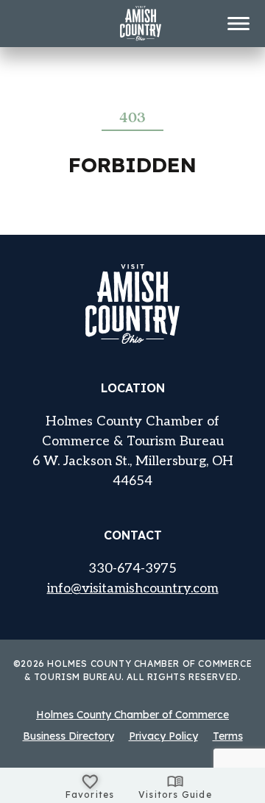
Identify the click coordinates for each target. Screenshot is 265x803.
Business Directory (68, 736)
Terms (228, 736)
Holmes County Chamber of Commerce (132, 714)
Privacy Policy (163, 736)
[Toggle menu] (238, 23)
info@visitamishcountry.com (133, 588)
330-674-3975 (132, 568)
